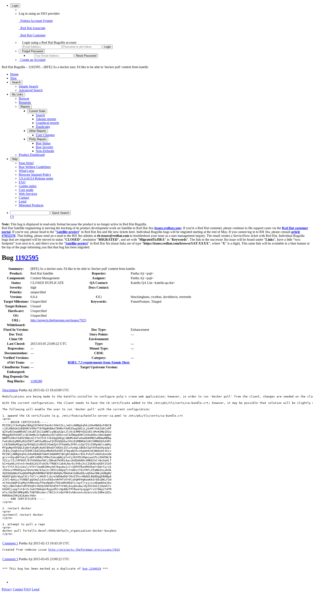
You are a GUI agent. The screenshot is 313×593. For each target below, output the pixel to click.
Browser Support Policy (35, 174)
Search (16, 82)
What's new (26, 171)
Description (10, 390)
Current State (37, 111)
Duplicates (43, 126)
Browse (24, 98)
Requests (25, 102)
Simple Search (28, 86)
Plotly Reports (37, 139)
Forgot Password (31, 51)
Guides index (28, 186)
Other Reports (37, 130)
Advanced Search (31, 90)
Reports (25, 106)
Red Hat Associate (32, 28)
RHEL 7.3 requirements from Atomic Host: (99, 362)
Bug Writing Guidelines (35, 167)
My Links (17, 94)
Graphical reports (47, 123)
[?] (12, 217)
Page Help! (26, 163)
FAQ (22, 182)
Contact (24, 197)
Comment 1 (10, 543)
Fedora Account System (36, 21)
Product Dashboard (32, 155)
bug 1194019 (91, 568)
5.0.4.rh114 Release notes (36, 178)
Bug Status (43, 143)
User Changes (45, 135)
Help (14, 159)
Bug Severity (44, 147)
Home (14, 74)
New (13, 78)
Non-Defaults (45, 151)
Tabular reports (46, 119)
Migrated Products (31, 205)
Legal (22, 201)
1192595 (27, 257)
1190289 (36, 381)
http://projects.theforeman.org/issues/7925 (58, 320)
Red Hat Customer (32, 35)
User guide (26, 190)
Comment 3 (10, 559)
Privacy (7, 589)
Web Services (28, 194)
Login (15, 5)
